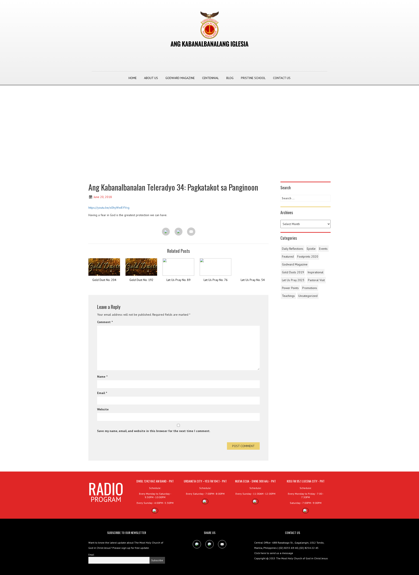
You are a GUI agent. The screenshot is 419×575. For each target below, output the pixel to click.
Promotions (309, 288)
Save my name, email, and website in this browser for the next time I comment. (153, 431)
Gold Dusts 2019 (293, 272)
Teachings (288, 296)
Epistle (311, 249)
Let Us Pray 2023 (293, 280)
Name (102, 377)
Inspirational (315, 272)
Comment (105, 322)
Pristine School (253, 78)
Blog (230, 78)
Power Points (290, 288)
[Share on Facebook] (166, 232)
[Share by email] (191, 231)
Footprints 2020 (307, 256)
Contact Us (281, 78)
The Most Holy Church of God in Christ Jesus (302, 558)
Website (103, 409)
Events (323, 249)
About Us (151, 78)
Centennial (210, 78)
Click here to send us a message (273, 553)
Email (102, 393)
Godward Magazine (180, 78)
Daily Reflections (292, 249)
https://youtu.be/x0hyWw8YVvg (108, 208)
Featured (288, 256)
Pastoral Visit (316, 280)
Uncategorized (308, 296)
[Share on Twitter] (178, 232)
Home (133, 78)
